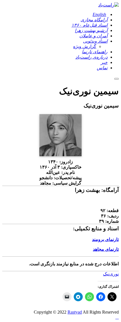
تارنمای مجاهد (106, 249)
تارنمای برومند (105, 239)
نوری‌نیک (111, 274)
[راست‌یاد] (108, 5)
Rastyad (75, 312)
